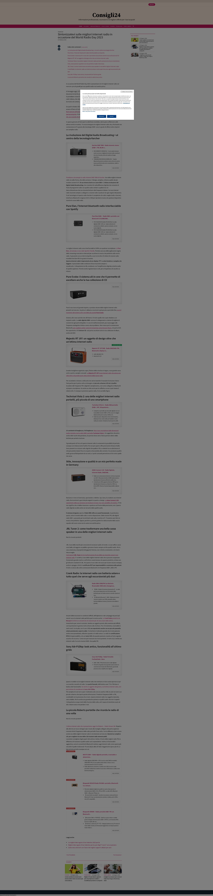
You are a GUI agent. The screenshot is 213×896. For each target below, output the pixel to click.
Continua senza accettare (126, 91)
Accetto (112, 116)
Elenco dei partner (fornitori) (89, 111)
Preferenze (101, 116)
